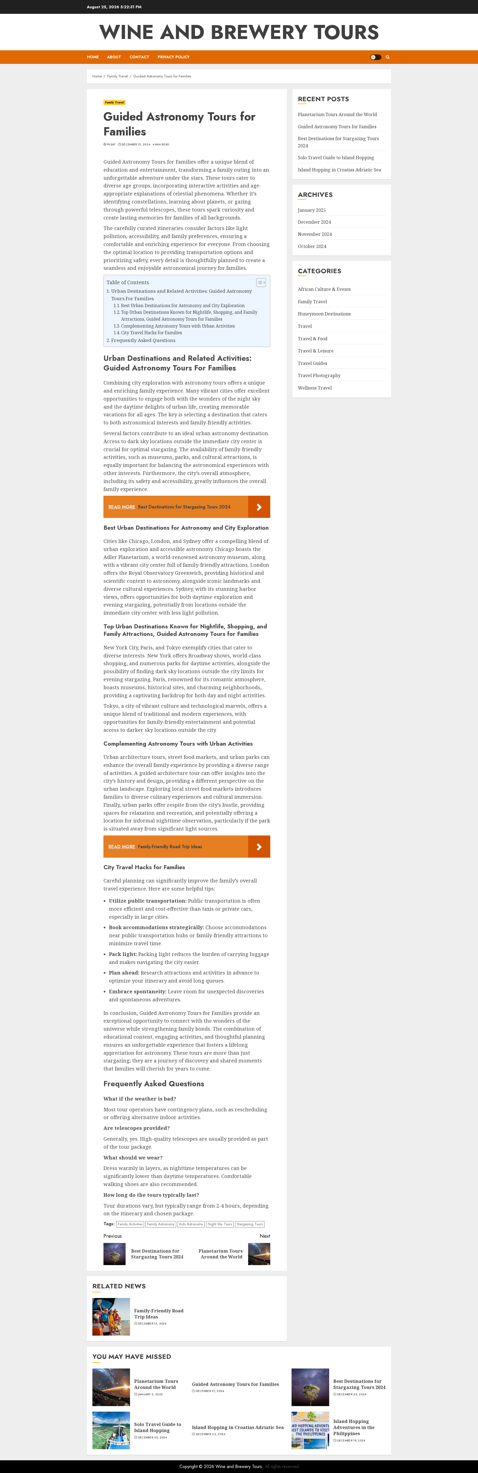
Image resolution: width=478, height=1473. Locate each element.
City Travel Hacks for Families (151, 333)
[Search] (387, 57)
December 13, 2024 (152, 1324)
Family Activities (130, 1224)
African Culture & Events (324, 289)
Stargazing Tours (250, 1224)
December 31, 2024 (136, 145)
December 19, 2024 (351, 1441)
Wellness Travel (315, 388)
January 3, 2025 (150, 1394)
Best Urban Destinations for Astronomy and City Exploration (183, 306)
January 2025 (312, 210)
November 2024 (315, 234)
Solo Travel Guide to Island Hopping (336, 158)
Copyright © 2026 (197, 1466)
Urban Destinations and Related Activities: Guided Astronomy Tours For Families (181, 295)
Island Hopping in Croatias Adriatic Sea (339, 170)
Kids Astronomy (191, 1224)
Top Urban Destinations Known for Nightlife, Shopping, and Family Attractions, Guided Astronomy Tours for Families (189, 315)
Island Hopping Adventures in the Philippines (354, 1427)
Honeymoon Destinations (324, 314)
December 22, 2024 (210, 1434)
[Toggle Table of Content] (258, 282)
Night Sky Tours (220, 1224)
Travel (305, 326)
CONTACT (139, 57)
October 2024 (312, 246)
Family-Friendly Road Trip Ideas (159, 1314)
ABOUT (114, 57)
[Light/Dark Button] (375, 57)
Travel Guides (312, 363)
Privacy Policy (174, 57)
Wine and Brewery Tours (239, 32)
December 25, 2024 (152, 1438)
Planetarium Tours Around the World (337, 114)
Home (93, 57)
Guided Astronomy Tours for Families (337, 127)
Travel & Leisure (316, 351)
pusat (111, 145)
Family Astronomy (161, 1224)
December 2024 (314, 222)
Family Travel (114, 102)
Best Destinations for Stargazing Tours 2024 (359, 1384)
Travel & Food (313, 339)
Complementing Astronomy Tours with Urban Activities (178, 326)
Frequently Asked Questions (143, 340)
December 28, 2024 (352, 1394)
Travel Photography (319, 375)
